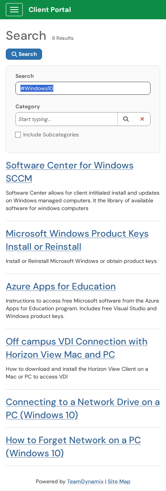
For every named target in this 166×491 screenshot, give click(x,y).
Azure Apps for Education (61, 286)
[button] (125, 119)
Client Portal (50, 9)
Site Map (119, 481)
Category (27, 106)
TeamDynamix (85, 481)
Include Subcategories (51, 134)
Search (24, 75)
